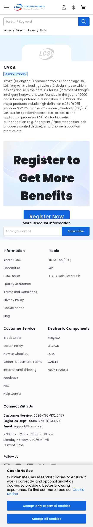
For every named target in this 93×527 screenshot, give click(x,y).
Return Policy (13, 346)
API (51, 268)
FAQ (6, 386)
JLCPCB (53, 346)
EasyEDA (54, 338)
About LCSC (12, 260)
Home (7, 30)
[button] (63, 7)
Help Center (12, 394)
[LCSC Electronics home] (29, 7)
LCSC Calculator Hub (64, 276)
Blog (6, 316)
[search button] (84, 21)
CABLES (53, 362)
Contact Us (12, 268)
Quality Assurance (17, 284)
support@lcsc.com (28, 426)
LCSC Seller (11, 276)
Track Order (12, 338)
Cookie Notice (13, 308)
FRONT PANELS (58, 370)
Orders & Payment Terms (22, 362)
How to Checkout (16, 354)
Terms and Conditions (20, 292)
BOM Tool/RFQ (60, 260)
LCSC (52, 354)
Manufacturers (25, 30)
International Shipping (19, 370)
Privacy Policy (13, 300)
